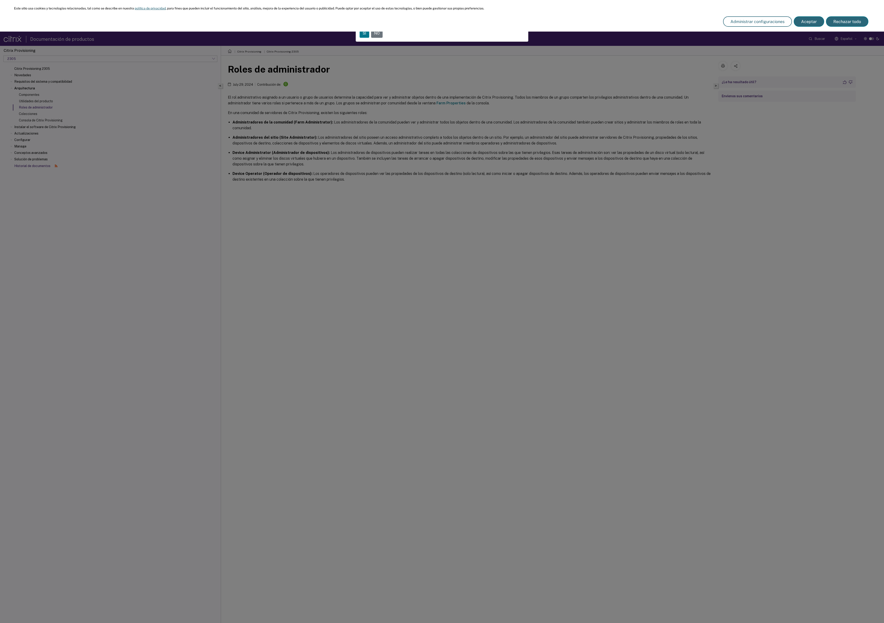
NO (377, 33)
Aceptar (809, 21)
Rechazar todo (847, 21)
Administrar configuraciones (757, 21)
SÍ (364, 33)
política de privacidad (150, 8)
